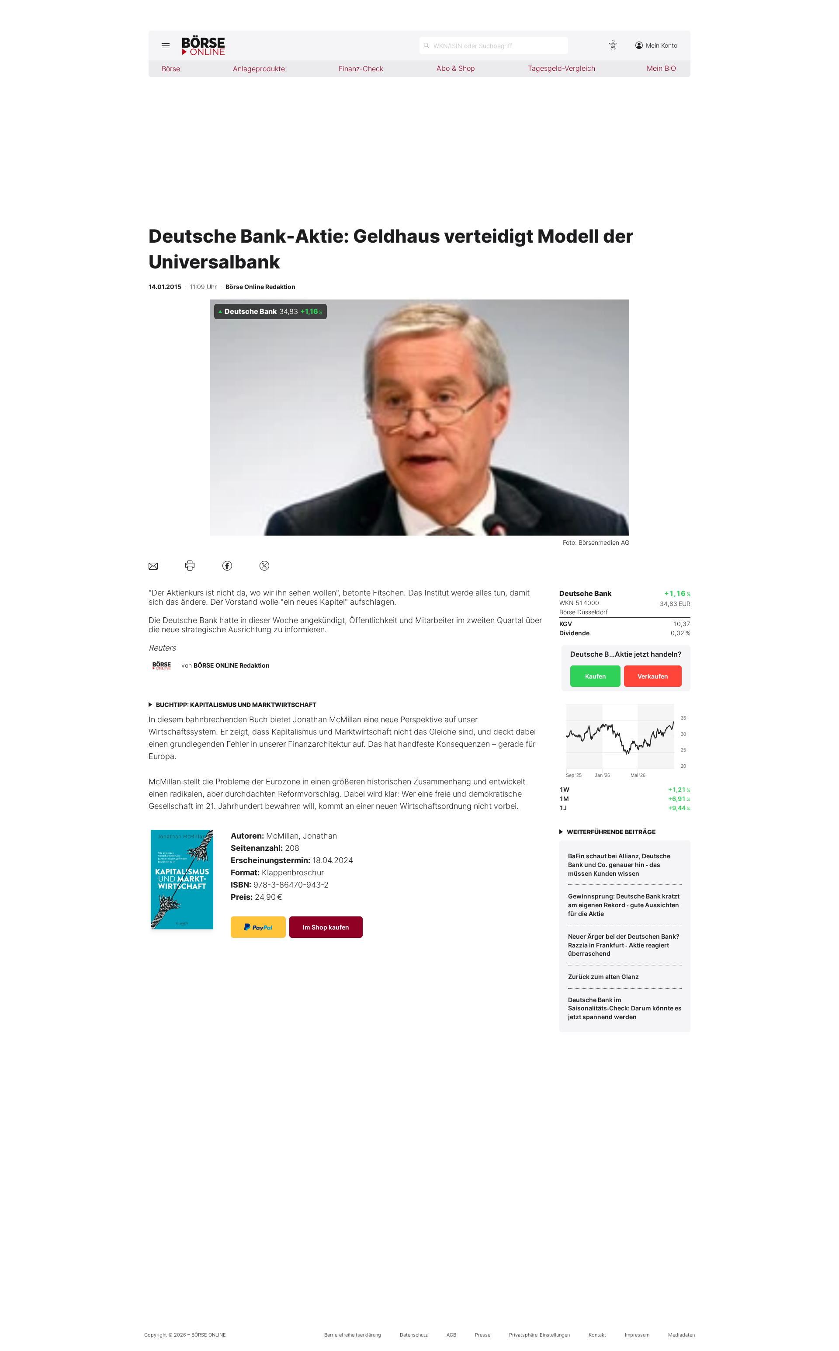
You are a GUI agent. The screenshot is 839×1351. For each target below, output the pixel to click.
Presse (482, 1335)
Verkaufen (653, 676)
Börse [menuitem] (171, 68)
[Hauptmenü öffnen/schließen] (165, 45)
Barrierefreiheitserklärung (352, 1335)
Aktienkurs (185, 592)
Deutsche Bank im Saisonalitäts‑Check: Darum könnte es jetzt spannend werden (625, 1008)
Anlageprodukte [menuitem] (259, 68)
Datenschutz (414, 1335)
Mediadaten (681, 1335)
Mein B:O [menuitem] (661, 68)
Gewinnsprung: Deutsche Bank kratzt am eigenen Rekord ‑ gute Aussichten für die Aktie (624, 904)
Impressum (637, 1335)
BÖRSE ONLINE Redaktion (232, 665)
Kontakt (597, 1335)
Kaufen (595, 676)
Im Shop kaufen (326, 927)
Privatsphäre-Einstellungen (539, 1335)
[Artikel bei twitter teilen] (264, 565)
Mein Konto (661, 45)
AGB (451, 1335)
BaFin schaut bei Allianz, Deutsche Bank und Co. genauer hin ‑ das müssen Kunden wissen (619, 864)
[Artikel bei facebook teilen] (227, 565)
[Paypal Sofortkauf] (258, 927)
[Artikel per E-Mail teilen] (153, 565)
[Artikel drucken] (190, 565)
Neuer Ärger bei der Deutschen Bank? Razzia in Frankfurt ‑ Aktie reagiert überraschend (624, 945)
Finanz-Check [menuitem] (361, 68)
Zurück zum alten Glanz (603, 976)
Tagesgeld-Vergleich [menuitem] (561, 68)
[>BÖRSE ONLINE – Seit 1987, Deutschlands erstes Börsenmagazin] (203, 45)
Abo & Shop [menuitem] (456, 68)
